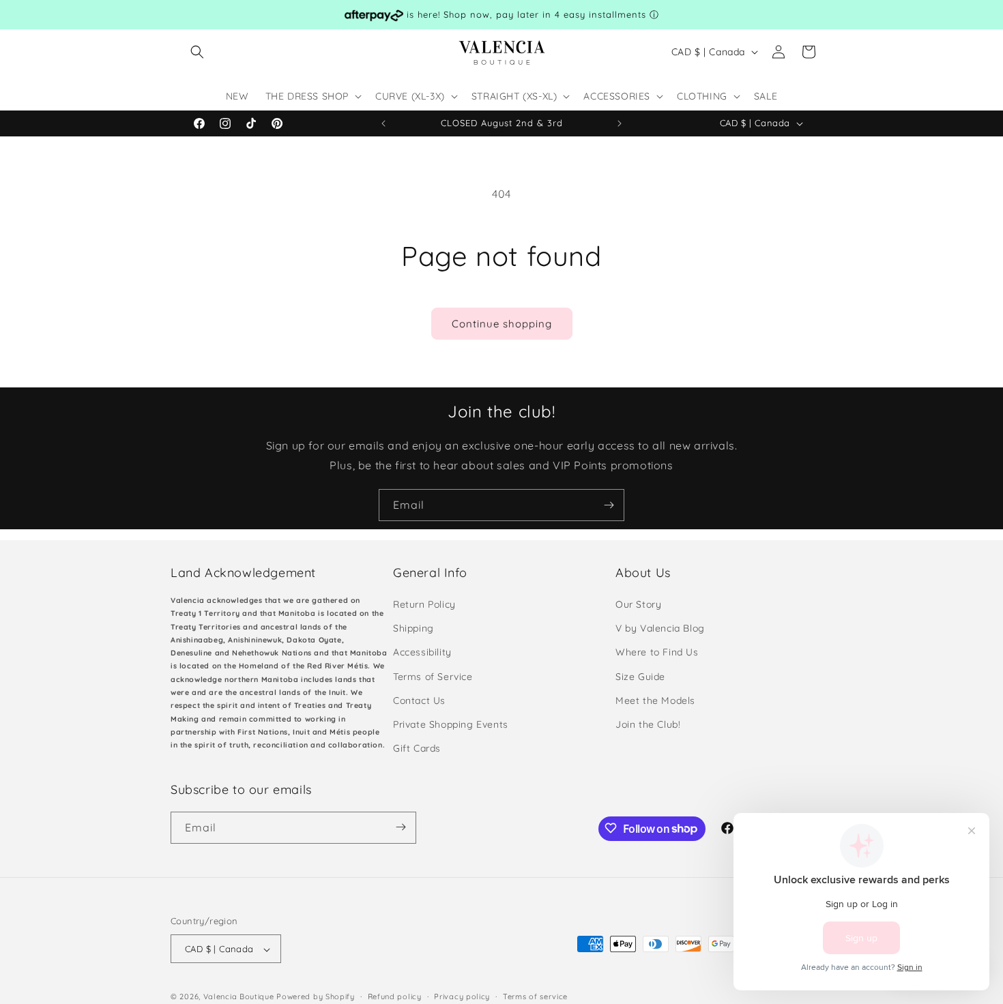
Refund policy (395, 996)
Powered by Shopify (315, 997)
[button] (197, 52)
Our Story (638, 604)
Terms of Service (433, 676)
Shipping (413, 629)
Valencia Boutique (238, 997)
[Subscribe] (609, 505)
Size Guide (640, 676)
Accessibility (422, 653)
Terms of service (535, 996)
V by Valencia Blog (660, 629)
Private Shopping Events (450, 724)
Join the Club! (647, 724)
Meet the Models (655, 700)
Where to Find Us (657, 653)
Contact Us (419, 700)
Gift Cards (417, 749)
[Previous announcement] (383, 123)
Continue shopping (502, 323)
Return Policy (424, 604)
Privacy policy (462, 996)
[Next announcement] (620, 123)
